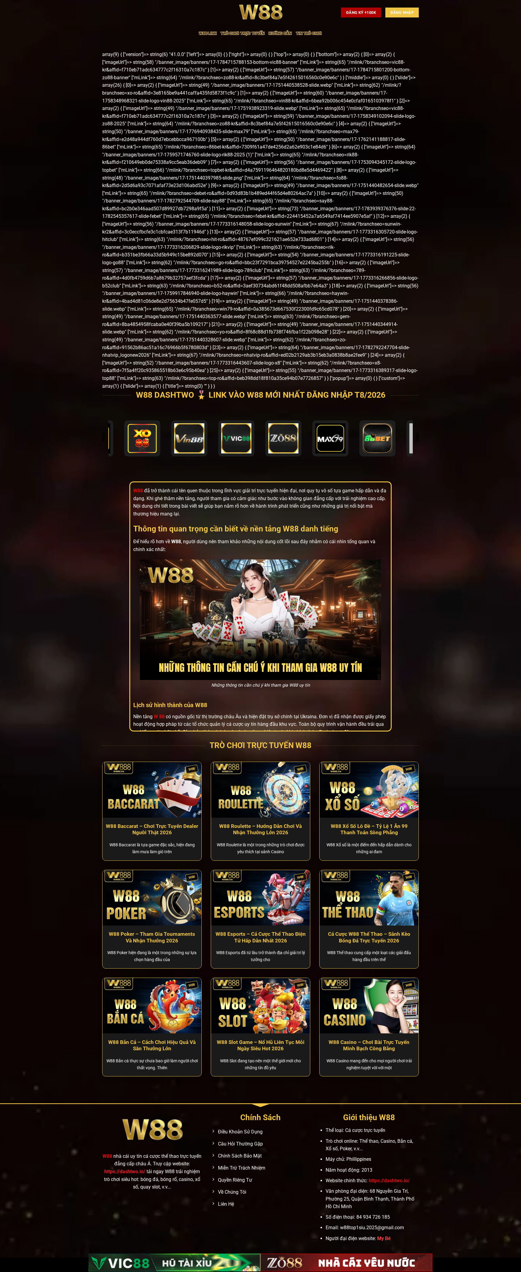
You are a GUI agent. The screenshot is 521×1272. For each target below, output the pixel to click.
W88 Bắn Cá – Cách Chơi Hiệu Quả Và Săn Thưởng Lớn (152, 1045)
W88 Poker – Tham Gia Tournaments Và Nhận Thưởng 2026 (152, 937)
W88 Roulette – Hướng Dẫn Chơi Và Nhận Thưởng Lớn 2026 (260, 829)
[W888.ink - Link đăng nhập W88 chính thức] (260, 12)
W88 (107, 1156)
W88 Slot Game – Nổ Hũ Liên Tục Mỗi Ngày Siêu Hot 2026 (261, 1045)
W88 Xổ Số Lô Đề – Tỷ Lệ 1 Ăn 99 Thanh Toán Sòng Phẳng (369, 829)
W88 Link (207, 33)
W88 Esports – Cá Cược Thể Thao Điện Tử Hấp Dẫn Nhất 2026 (261, 937)
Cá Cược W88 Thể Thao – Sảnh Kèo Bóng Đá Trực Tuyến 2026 (369, 937)
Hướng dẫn (280, 33)
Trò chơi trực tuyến (242, 33)
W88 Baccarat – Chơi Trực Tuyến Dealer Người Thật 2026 (152, 829)
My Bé (384, 1238)
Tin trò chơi (309, 33)
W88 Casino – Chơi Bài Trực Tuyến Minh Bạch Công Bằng (369, 1045)
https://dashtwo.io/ (124, 1171)
